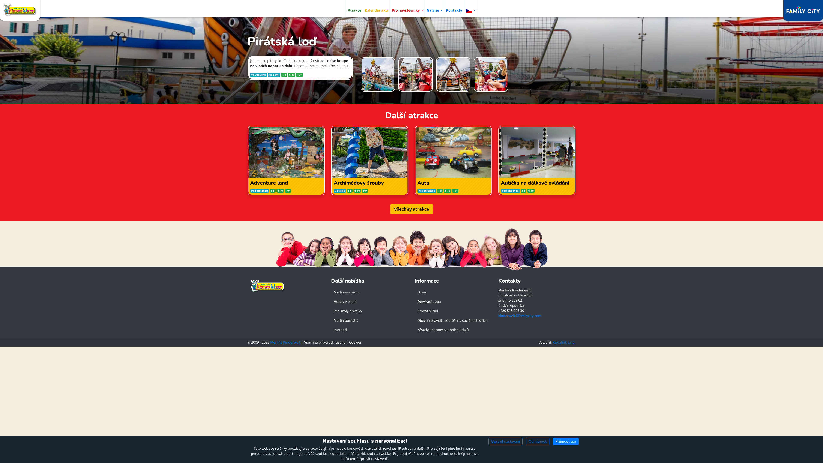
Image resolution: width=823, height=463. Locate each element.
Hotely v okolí (344, 301)
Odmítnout (538, 441)
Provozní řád (427, 311)
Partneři (340, 330)
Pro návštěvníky (406, 10)
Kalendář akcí (376, 10)
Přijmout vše (566, 441)
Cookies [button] (355, 342)
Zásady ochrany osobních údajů (443, 330)
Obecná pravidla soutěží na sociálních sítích (452, 320)
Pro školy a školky (348, 311)
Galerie (433, 10)
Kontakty (454, 10)
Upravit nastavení (505, 441)
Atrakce (354, 10)
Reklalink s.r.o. (564, 342)
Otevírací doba (429, 301)
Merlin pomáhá (346, 320)
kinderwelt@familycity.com (519, 315)
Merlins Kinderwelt (285, 342)
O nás (422, 292)
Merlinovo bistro (347, 292)
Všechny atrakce (411, 209)
